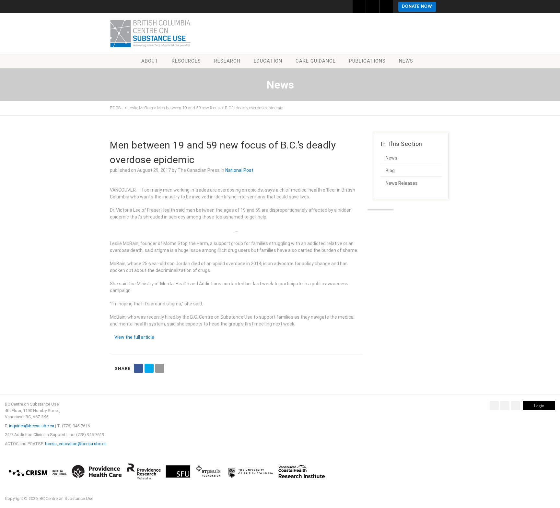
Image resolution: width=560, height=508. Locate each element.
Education (268, 61)
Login (539, 405)
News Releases (402, 183)
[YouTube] (515, 405)
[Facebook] (494, 405)
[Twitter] (504, 405)
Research (227, 61)
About (149, 61)
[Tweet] (149, 368)
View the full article (134, 337)
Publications (367, 61)
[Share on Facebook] (138, 368)
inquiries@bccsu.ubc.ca (31, 425)
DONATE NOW (417, 6)
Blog (390, 170)
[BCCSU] (150, 33)
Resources (186, 61)
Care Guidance (316, 61)
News (406, 61)
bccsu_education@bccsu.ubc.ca (76, 443)
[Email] (159, 368)
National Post (239, 170)
